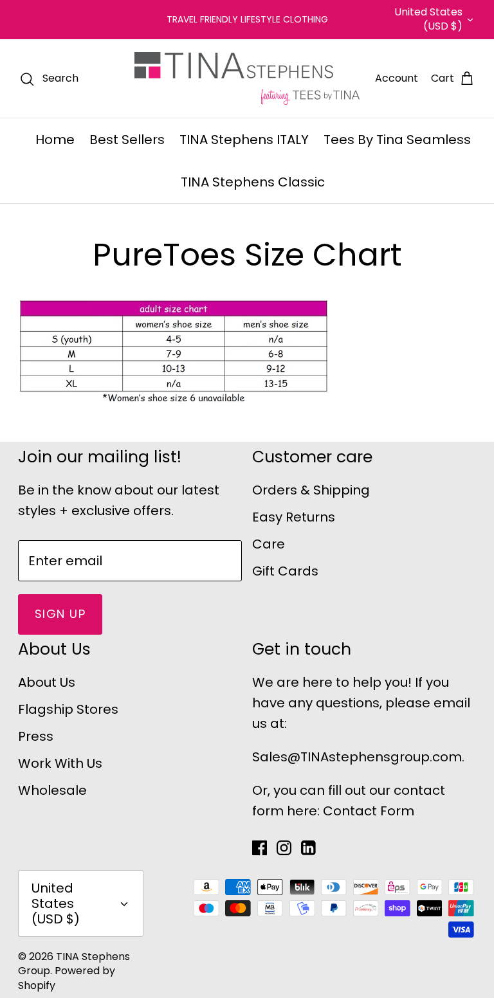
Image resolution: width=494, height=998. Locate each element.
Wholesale (52, 790)
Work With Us (60, 763)
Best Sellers (127, 140)
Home (55, 140)
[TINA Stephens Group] (247, 78)
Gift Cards (285, 571)
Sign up (60, 614)
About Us (46, 682)
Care (268, 544)
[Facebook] (259, 847)
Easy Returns (293, 517)
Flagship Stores (68, 709)
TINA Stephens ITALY (244, 140)
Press (35, 736)
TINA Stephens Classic (253, 182)
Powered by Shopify (66, 977)
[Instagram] (284, 847)
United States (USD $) (428, 19)
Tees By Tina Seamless (397, 140)
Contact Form (368, 811)
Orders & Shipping (311, 490)
